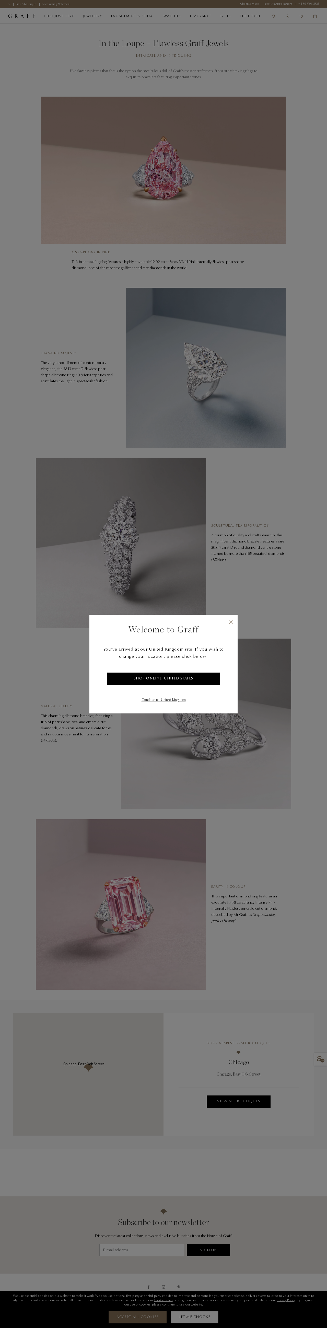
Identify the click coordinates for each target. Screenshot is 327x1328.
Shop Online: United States (163, 678)
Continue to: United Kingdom (164, 700)
